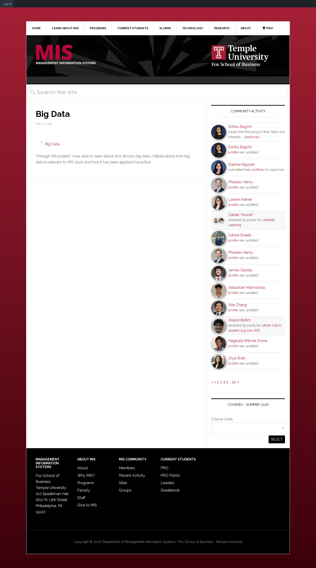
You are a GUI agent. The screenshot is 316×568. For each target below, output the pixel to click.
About (82, 468)
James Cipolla (240, 270)
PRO (164, 468)
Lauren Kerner (240, 199)
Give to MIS (87, 505)
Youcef (246, 215)
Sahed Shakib (239, 235)
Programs (85, 483)
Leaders (167, 483)
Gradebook (170, 490)
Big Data (52, 144)
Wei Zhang (237, 305)
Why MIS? (86, 475)
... (261, 137)
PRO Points (170, 475)
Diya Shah (236, 358)
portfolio (258, 169)
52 (234, 382)
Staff (81, 497)
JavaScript (251, 137)
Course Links (222, 419)
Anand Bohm (239, 320)
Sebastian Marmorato (246, 287)
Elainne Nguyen (241, 164)
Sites (123, 483)
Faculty (83, 490)
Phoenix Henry (240, 182)
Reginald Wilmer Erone (247, 341)
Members (127, 468)
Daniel (233, 215)
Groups (125, 490)
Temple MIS (66, 54)
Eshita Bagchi (239, 126)
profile (233, 152)
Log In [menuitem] (7, 4)
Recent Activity (132, 475)
